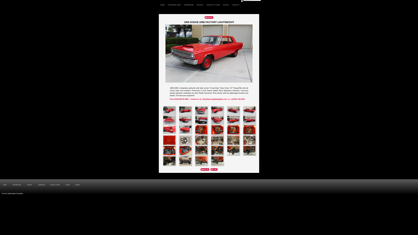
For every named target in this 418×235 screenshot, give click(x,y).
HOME (162, 5)
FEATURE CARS (17, 184)
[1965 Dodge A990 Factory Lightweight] (169, 110)
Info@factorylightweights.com (214, 99)
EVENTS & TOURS (213, 5)
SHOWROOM (188, 5)
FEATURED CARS (174, 5)
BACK (210, 17)
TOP (215, 169)
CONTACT (235, 5)
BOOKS (226, 5)
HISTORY (200, 5)
